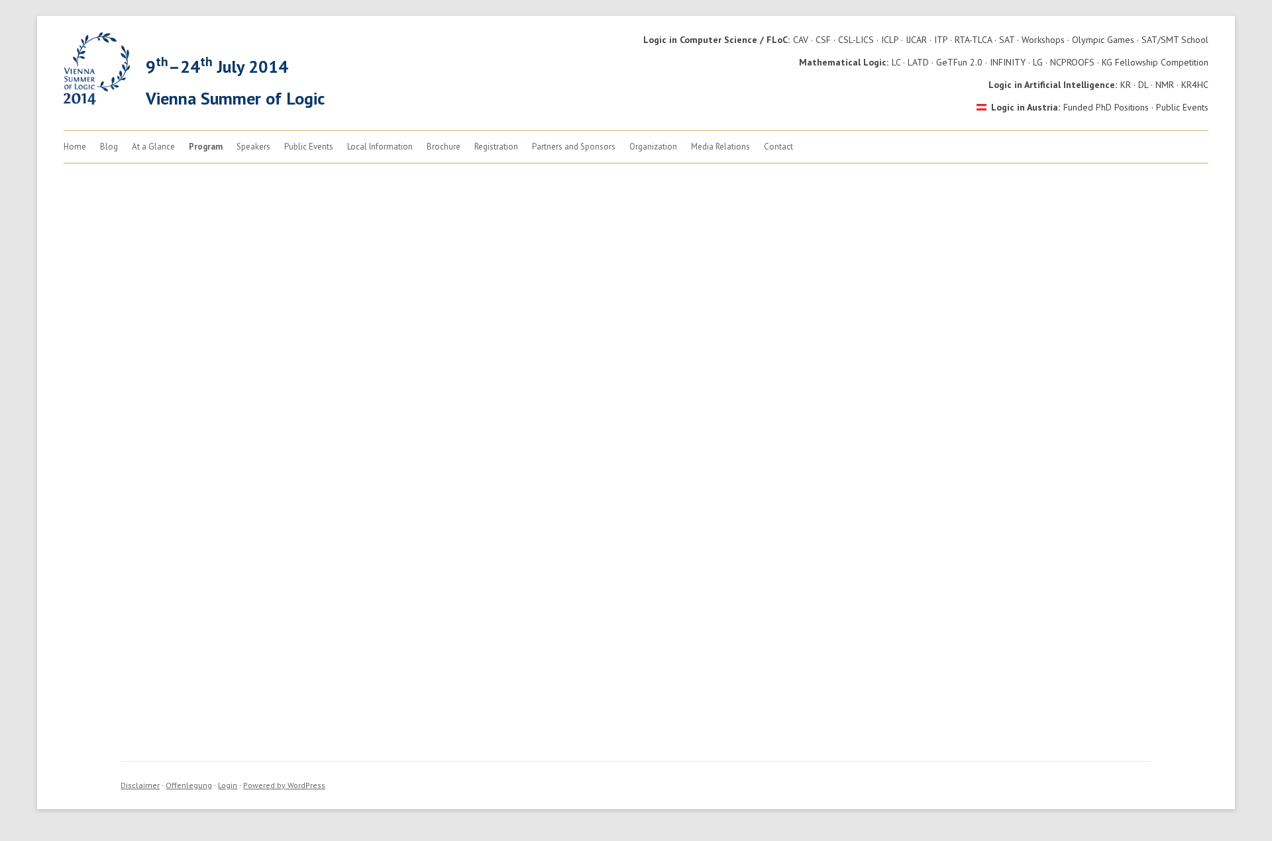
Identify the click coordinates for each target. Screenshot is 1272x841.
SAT (1006, 40)
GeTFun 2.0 (959, 62)
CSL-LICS (856, 40)
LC (896, 62)
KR (1125, 85)
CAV (800, 40)
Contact (778, 146)
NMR (1164, 85)
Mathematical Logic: (843, 62)
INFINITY (1008, 62)
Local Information (380, 146)
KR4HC (1194, 85)
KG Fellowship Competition (1155, 62)
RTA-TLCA (973, 40)
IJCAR (916, 40)
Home (75, 146)
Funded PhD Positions (1106, 107)
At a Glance (153, 146)
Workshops (1043, 40)
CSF (823, 40)
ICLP (889, 40)
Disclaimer (140, 785)
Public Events (1182, 107)
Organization (653, 146)
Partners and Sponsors (573, 146)
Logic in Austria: (1025, 107)
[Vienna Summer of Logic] (97, 101)
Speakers (253, 146)
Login (227, 785)
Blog (109, 146)
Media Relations (720, 146)
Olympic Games (1103, 40)
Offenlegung (189, 785)
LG (1038, 62)
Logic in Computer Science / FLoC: (716, 40)
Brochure (443, 146)
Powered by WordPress (284, 785)
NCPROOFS (1072, 62)
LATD (918, 62)
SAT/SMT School (1174, 40)
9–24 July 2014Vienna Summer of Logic (235, 81)
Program (206, 146)
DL (1143, 85)
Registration (496, 146)
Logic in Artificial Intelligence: (1052, 85)
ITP (940, 40)
